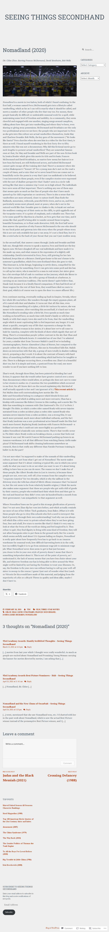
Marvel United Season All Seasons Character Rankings (17, 806)
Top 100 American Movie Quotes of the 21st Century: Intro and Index (18, 820)
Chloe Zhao (11, 612)
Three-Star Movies (50, 609)
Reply (29, 647)
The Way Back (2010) (12, 838)
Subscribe (9, 912)
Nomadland (31, 615)
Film (38, 609)
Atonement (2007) (10, 827)
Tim (28, 609)
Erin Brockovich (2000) (12, 865)
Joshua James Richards (14, 615)
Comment (67, 763)
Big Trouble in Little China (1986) (17, 859)
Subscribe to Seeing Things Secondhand (18, 887)
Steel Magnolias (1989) (12, 813)
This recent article (63, 389)
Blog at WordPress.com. (54, 928)
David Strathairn (26, 612)
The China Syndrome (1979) (15, 832)
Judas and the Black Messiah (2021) (18, 776)
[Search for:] (93, 50)
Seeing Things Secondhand (54, 17)
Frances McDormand (45, 612)
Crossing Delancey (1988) (62, 776)
